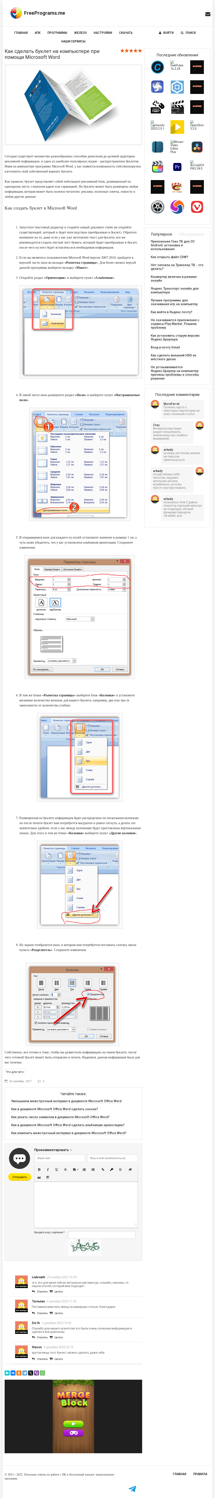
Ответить (42, 1291)
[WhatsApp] (42, 1372)
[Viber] (36, 1372)
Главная (21, 32)
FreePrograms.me (44, 13)
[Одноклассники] (18, 1372)
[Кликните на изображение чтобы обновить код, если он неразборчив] (84, 1254)
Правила (200, 1474)
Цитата (59, 1291)
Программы (57, 32)
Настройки (103, 32)
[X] (30, 1372)
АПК (38, 32)
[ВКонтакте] (13, 1372)
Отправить (19, 1177)
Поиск (191, 32)
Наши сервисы (73, 41)
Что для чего (15, 1072)
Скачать (126, 32)
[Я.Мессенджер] (7, 1372)
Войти (168, 32)
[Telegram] (24, 1372)
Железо (80, 32)
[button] (39, 1170)
